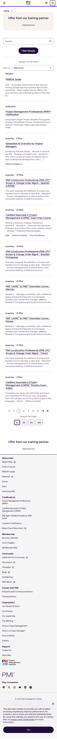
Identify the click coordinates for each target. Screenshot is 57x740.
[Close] (53, 704)
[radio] (17, 422)
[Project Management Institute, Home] (28, 3)
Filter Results (28, 50)
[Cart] (46, 3)
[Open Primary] (4, 3)
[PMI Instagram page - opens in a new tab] (14, 687)
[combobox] (26, 41)
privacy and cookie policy (23, 719)
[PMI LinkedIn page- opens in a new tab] (25, 687)
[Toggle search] (53, 3)
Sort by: (6, 67)
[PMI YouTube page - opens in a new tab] (19, 687)
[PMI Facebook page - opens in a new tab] (3, 687)
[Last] (47, 411)
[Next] (43, 411)
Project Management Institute (11, 662)
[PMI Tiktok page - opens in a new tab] (30, 687)
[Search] (50, 41)
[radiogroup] (28, 422)
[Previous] (14, 411)
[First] (9, 411)
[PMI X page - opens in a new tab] (9, 687)
